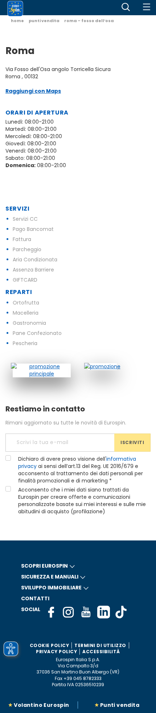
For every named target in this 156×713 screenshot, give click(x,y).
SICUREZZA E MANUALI (49, 576)
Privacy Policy (56, 651)
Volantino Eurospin (41, 705)
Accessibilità (101, 651)
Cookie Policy (49, 645)
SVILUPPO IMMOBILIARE (51, 587)
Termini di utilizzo (100, 645)
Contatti (35, 598)
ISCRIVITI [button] (132, 442)
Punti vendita (119, 705)
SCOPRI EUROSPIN (44, 565)
